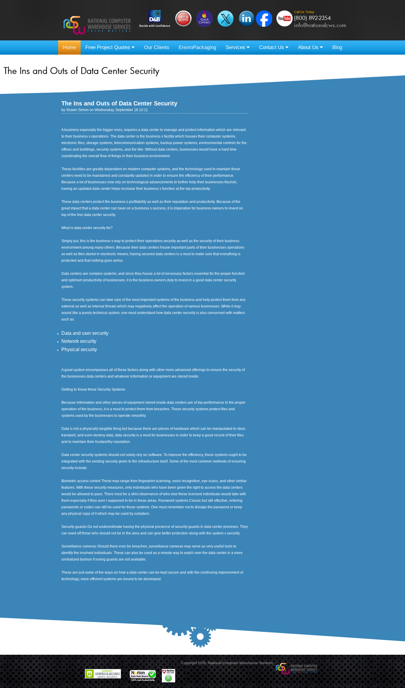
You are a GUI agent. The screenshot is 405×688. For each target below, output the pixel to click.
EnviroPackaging (197, 47)
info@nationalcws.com (320, 25)
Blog (337, 47)
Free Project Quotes (108, 47)
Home (69, 47)
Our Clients (156, 47)
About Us (309, 47)
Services (236, 47)
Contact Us (272, 47)
